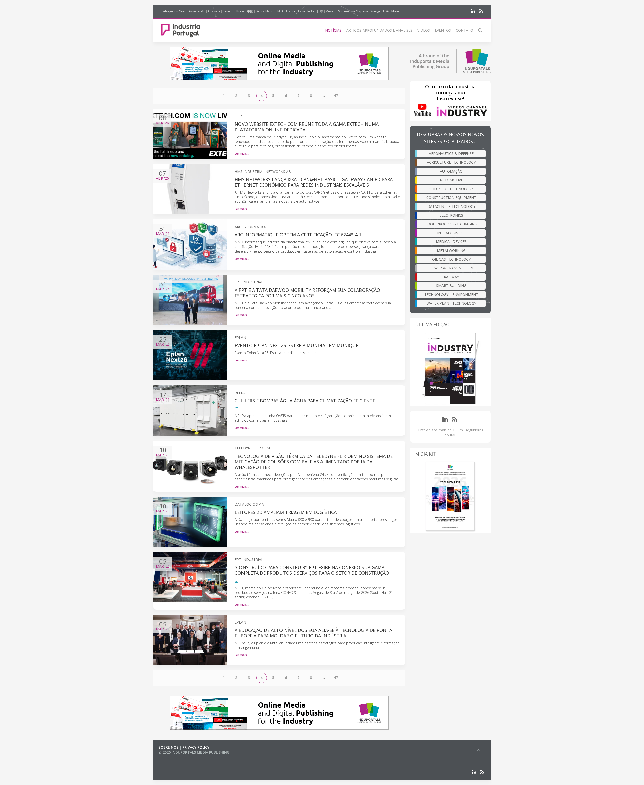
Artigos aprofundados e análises (379, 30)
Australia (214, 11)
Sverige (375, 11)
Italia (301, 11)
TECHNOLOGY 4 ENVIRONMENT (451, 294)
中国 (250, 11)
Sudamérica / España (353, 11)
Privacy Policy (195, 747)
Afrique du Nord (174, 11)
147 (335, 95)
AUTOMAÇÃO (451, 171)
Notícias (333, 30)
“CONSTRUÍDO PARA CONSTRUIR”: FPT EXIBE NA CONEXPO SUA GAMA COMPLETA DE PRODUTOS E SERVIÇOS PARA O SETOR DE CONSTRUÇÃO (312, 570)
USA (386, 11)
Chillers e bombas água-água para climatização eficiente (305, 401)
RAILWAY (451, 276)
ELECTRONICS (451, 215)
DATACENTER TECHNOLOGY (451, 206)
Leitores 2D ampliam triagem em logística (286, 512)
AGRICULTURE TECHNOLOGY (451, 162)
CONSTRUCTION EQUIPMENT (451, 197)
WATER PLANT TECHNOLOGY (451, 303)
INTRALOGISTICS (451, 232)
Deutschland (264, 11)
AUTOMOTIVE (451, 180)
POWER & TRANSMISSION (451, 268)
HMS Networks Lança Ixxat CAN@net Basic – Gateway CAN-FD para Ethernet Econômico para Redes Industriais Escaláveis (314, 182)
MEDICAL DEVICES (451, 241)
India (310, 11)
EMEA (280, 11)
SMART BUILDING (451, 285)
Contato (464, 30)
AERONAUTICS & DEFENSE (451, 153)
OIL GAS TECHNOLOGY (451, 259)
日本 (320, 11)
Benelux (228, 11)
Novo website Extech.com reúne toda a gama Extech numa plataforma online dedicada (307, 127)
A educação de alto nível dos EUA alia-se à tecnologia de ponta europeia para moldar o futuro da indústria (313, 633)
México (331, 11)
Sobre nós (168, 747)
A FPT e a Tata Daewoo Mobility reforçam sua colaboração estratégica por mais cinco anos (307, 293)
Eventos (443, 30)
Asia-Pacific (197, 11)
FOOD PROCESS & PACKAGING (451, 224)
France (291, 11)
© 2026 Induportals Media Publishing (193, 752)
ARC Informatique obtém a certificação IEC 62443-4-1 (298, 235)
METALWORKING (451, 250)
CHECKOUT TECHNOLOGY (451, 188)
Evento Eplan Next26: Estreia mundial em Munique (296, 345)
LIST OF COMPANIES (175, 757)
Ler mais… (242, 153)
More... (396, 11)
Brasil (240, 11)
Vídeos (423, 30)
